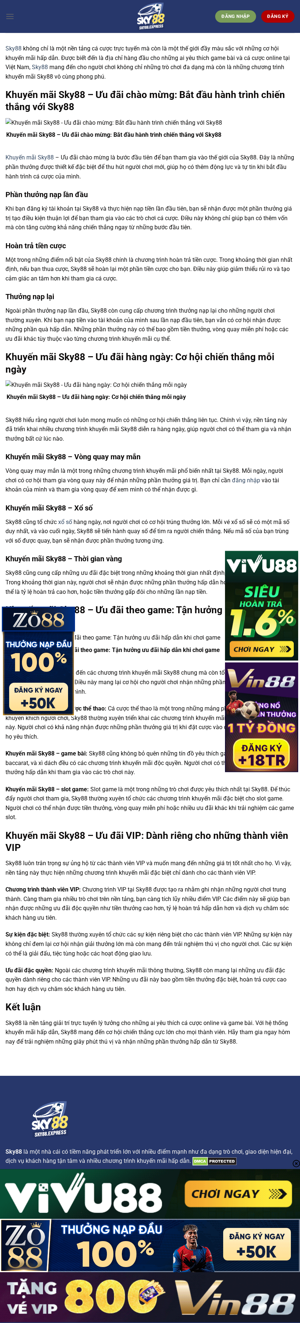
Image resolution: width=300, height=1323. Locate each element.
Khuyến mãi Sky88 (29, 157)
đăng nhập (246, 480)
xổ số (65, 522)
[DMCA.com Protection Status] (214, 1160)
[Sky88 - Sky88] (150, 16)
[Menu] (9, 16)
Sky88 (13, 48)
